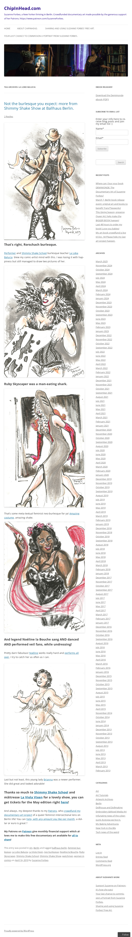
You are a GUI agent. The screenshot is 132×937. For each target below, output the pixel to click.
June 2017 (101, 602)
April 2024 (101, 286)
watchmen (67, 856)
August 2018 (102, 544)
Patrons (52, 810)
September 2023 (104, 314)
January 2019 (102, 524)
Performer (10, 253)
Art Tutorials (102, 795)
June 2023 (101, 318)
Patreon (27, 831)
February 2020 (103, 470)
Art (30, 847)
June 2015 (101, 700)
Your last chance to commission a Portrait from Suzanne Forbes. (41, 36)
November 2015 (104, 680)
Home (7, 28)
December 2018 (104, 528)
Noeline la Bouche (69, 852)
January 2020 (102, 474)
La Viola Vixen (32, 797)
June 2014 (101, 721)
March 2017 (102, 614)
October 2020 (102, 438)
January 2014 (102, 725)
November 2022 (104, 339)
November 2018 (104, 532)
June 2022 (101, 355)
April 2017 (101, 610)
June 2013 (101, 754)
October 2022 (102, 343)
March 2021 (102, 417)
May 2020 (101, 458)
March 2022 (102, 368)
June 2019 (101, 503)
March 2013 (102, 766)
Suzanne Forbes (40, 860)
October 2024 (102, 269)
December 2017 (104, 577)
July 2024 (100, 277)
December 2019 (104, 479)
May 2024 (101, 281)
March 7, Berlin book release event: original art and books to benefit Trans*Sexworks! (112, 204)
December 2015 (104, 676)
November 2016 (104, 630)
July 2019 (100, 499)
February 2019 (103, 520)
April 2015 (101, 708)
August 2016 (102, 643)
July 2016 (100, 647)
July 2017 (100, 598)
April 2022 (101, 364)
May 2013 (101, 758)
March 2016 (102, 663)
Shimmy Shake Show (50, 856)
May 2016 (101, 655)
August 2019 (102, 495)
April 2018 (101, 561)
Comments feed (104, 860)
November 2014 (104, 713)
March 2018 (102, 565)
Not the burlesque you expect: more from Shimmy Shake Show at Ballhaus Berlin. (40, 106)
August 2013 (102, 745)
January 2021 (102, 425)
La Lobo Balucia (20, 852)
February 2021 (103, 421)
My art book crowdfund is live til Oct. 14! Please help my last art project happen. (111, 236)
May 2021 (101, 409)
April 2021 (101, 413)
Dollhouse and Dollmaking (109, 807)
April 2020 (101, 462)
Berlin (36, 847)
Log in (99, 852)
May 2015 (101, 704)
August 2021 (102, 396)
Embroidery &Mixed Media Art (111, 811)
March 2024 (102, 290)
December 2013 (104, 729)
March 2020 (102, 466)
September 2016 (104, 639)
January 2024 (102, 298)
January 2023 (102, 331)
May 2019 (101, 507)
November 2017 (104, 581)
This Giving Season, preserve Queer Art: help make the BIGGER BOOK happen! (110, 216)
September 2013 (104, 741)
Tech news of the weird (107, 832)
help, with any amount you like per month (50, 819)
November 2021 (104, 384)
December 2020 (104, 429)
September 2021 (104, 392)
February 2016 (103, 667)
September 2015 (104, 688)
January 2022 (102, 376)
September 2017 (104, 589)
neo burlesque (51, 852)
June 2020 (101, 454)
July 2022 (100, 351)
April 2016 (101, 659)
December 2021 (104, 380)
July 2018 (100, 548)
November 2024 (104, 265)
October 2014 (102, 717)
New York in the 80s (106, 828)
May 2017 (101, 606)
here (64, 802)
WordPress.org (103, 865)
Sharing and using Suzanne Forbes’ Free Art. (70, 28)
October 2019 (102, 487)
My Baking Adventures (107, 823)
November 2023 (104, 306)
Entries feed (102, 856)
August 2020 (102, 446)
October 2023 (102, 310)
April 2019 (101, 511)
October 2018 (102, 536)
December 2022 (104, 335)
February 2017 (103, 618)
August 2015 (102, 692)
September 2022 (104, 347)
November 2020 (104, 433)
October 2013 (102, 737)
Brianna (48, 779)
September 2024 (104, 273)
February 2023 (103, 327)
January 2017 (102, 622)
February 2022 (103, 372)
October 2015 (102, 684)
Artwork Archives (104, 799)
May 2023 (101, 323)
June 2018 (101, 552)
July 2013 (100, 750)
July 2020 (100, 450)
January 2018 (102, 573)
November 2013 (104, 733)
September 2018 (104, 540)
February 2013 (103, 770)
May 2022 (101, 359)
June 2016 (101, 651)
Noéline (33, 653)
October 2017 (102, 585)
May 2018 (101, 557)
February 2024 (103, 294)
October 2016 (102, 635)
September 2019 (104, 491)
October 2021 (102, 388)
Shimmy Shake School (34, 253)
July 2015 (100, 696)
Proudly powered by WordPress (19, 930)
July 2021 (100, 401)
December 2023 (104, 302)
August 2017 (102, 594)
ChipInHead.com (22, 8)
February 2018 (103, 569)
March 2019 (102, 516)
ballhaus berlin (59, 847)
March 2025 (102, 261)
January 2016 (102, 672)
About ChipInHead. (27, 28)
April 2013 (101, 762)
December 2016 (104, 626)
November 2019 (104, 483)
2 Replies (8, 116)
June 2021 (101, 405)
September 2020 (104, 442)
